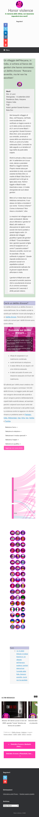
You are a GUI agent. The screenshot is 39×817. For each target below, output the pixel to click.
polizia (24, 734)
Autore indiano (8, 734)
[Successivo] (36, 696)
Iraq (19, 418)
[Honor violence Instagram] (6, 37)
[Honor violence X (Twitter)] (6, 29)
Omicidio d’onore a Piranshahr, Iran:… (19, 754)
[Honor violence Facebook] (6, 25)
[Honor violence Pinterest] (6, 41)
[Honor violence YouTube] (6, 45)
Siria (23, 418)
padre (19, 734)
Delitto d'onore (16, 732)
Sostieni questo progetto (27, 794)
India (5, 418)
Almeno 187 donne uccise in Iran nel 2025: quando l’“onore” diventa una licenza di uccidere (14, 723)
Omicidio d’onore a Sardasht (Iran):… (19, 745)
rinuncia (29, 734)
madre (15, 734)
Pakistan (28, 414)
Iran (27, 418)
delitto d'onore (11, 317)
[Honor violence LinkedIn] (6, 33)
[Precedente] (35, 696)
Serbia (31, 418)
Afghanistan (12, 418)
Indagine (23, 732)
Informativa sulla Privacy (10, 794)
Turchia (8, 421)
